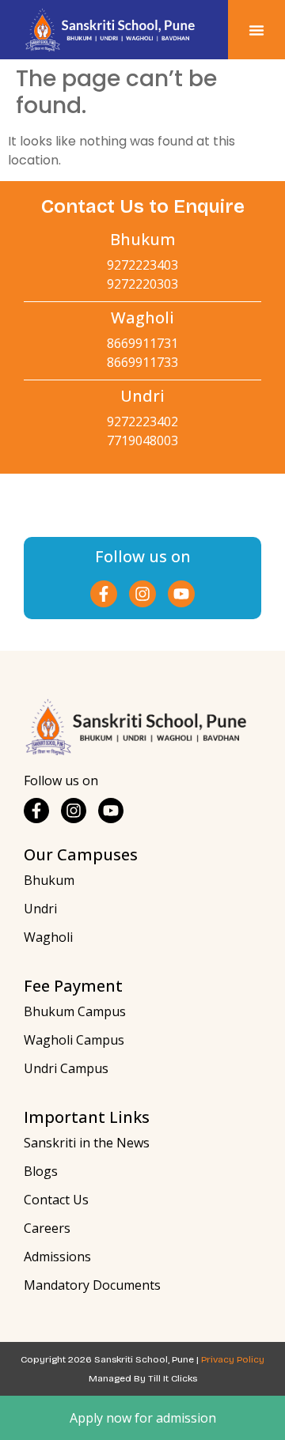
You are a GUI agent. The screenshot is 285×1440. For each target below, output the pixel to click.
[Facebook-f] (103, 593)
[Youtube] (181, 593)
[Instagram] (142, 593)
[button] (256, 30)
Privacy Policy (232, 1359)
